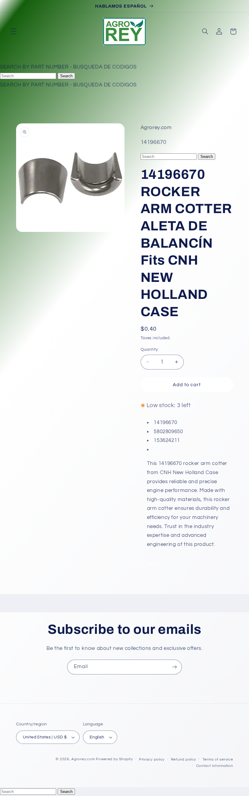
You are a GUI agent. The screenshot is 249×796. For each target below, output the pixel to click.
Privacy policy (152, 759)
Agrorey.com (83, 759)
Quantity (149, 349)
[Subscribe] (175, 667)
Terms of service (218, 759)
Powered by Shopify (114, 759)
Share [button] (153, 564)
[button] (13, 31)
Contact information (214, 766)
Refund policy (183, 759)
